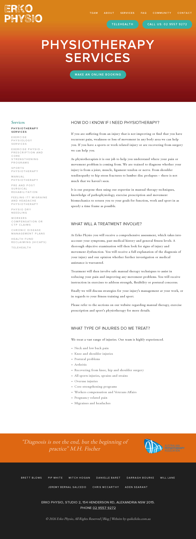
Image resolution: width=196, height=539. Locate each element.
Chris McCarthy (105, 487)
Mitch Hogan (79, 477)
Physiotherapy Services (24, 130)
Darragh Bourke (140, 477)
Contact (184, 13)
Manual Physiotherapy (24, 178)
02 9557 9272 (104, 508)
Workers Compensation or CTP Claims (27, 221)
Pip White (55, 477)
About (109, 13)
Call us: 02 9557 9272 (167, 24)
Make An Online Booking (98, 74)
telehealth (122, 24)
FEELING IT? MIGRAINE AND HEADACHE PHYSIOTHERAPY (29, 201)
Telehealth (21, 247)
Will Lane (167, 477)
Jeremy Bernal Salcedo (67, 487)
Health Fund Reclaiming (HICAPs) (29, 240)
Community (162, 13)
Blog (106, 519)
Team (94, 13)
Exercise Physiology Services (21, 141)
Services (127, 13)
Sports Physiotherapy (24, 169)
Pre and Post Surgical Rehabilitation (24, 189)
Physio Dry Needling (21, 211)
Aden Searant (136, 487)
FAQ (144, 13)
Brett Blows (31, 477)
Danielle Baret (108, 477)
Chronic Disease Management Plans (28, 231)
